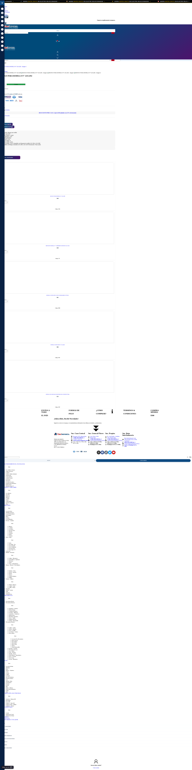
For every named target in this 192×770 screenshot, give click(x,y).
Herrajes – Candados (10, 520)
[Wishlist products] (57, 38)
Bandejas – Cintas (12, 570)
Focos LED (8, 701)
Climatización (8, 475)
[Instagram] (98, 452)
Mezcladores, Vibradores (13, 616)
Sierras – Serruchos (12, 656)
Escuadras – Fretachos (13, 648)
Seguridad (8, 588)
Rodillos (8, 110)
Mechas (13, 645)
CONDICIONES (129, 414)
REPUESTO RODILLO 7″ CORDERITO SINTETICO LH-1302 (57, 245)
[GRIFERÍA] (2, 21)
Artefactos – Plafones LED (11, 699)
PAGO (71, 414)
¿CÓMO (99, 410)
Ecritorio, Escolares (9, 678)
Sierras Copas (11, 657)
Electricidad (8, 700)
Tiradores (11, 535)
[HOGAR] (2, 29)
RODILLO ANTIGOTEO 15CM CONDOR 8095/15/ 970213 (57, 295)
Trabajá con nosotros (5, 12)
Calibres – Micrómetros (13, 558)
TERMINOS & (129, 410)
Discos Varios (14, 644)
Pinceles (10, 573)
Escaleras (7, 517)
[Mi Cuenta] (57, 35)
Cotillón (7, 674)
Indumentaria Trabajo (10, 715)
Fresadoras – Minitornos (13, 612)
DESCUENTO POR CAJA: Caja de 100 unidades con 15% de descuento (57, 112)
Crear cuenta (96, 767)
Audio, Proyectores (9, 471)
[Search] (112, 33)
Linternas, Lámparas (10, 502)
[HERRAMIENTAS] (2, 25)
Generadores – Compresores (14, 613)
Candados (11, 527)
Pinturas (10, 574)
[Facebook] (102, 452)
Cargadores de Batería (13, 611)
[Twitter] (110, 452)
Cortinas (7, 673)
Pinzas (7, 516)
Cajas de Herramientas (10, 513)
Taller (7, 591)
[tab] (8, 124)
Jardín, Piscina (8, 501)
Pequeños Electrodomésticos (11, 483)
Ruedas (10, 534)
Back (9, 490)
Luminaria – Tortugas (10, 705)
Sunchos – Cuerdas (9, 590)
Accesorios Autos (9, 511)
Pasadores (11, 533)
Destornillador (8, 515)
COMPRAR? (101, 414)
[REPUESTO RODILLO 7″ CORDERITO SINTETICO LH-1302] (57, 228)
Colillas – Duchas (12, 587)
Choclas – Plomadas (12, 629)
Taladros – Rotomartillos (13, 620)
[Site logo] (9, 28)
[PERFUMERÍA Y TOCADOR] (2, 50)
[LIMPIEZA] (2, 42)
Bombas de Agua (12, 609)
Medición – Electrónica (10, 552)
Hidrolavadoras (12, 615)
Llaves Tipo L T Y (12, 549)
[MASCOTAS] (2, 46)
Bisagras (10, 526)
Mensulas (10, 531)
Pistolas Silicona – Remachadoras (15, 655)
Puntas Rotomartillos (16, 647)
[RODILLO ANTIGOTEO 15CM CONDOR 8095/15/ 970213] (57, 277)
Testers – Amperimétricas (13, 563)
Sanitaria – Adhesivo (10, 578)
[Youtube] (114, 452)
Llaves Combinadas (12, 547)
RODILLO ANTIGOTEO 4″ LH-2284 (58, 344)
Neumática (8, 592)
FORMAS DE (74, 410)
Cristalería (8, 675)
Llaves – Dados (8, 537)
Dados (10, 543)
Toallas (7, 690)
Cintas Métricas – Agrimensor (14, 559)
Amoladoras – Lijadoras (13, 608)
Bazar (7, 669)
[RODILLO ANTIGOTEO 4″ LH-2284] (57, 327)
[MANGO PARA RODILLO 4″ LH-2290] (57, 178)
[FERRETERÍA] (2, 17)
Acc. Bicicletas (8, 493)
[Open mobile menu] (57, 44)
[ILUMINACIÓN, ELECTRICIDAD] (2, 33)
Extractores (8, 479)
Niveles (10, 562)
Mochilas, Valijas (9, 681)
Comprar (16, 84)
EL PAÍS (44, 415)
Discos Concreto (15, 640)
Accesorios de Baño (9, 666)
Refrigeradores (8, 484)
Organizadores (8, 682)
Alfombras (8, 667)
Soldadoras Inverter (12, 619)
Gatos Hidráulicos (9, 519)
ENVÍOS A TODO (45, 411)
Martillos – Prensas (12, 653)
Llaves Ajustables (12, 545)
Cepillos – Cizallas (12, 627)
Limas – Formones (12, 652)
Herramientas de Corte (13, 649)
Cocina (7, 671)
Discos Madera (14, 641)
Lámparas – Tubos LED (10, 703)
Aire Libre (8, 494)
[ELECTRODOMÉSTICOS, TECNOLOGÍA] (2, 13)
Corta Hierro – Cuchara (13, 631)
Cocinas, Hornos (9, 476)
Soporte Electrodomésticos (11, 689)
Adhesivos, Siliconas (12, 584)
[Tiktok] (106, 452)
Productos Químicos (12, 576)
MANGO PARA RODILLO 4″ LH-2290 (57, 196)
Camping (7, 498)
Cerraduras (11, 529)
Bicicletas (7, 497)
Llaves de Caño (12, 548)
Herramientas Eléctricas (10, 602)
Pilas (7, 686)
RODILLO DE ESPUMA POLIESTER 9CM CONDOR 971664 (57, 394)
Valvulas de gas (9, 594)
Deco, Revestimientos (10, 677)
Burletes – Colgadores (10, 670)
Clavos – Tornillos (12, 630)
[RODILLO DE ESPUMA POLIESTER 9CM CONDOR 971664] (57, 376)
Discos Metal (14, 643)
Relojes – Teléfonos (9, 687)
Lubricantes (8, 551)
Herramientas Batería (10, 601)
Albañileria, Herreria (10, 512)
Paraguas (7, 683)
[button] (58, 205)
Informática (8, 480)
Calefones (8, 472)
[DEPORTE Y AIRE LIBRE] (2, 9)
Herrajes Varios (12, 530)
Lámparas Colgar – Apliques (11, 704)
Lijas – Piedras (11, 651)
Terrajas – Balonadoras (13, 659)
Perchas (7, 685)
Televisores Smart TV (10, 486)
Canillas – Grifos (12, 586)
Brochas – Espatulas (12, 572)
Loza (7, 679)
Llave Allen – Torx (12, 544)
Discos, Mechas (11, 633)
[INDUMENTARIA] (2, 38)
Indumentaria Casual (10, 714)
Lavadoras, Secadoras (10, 482)
